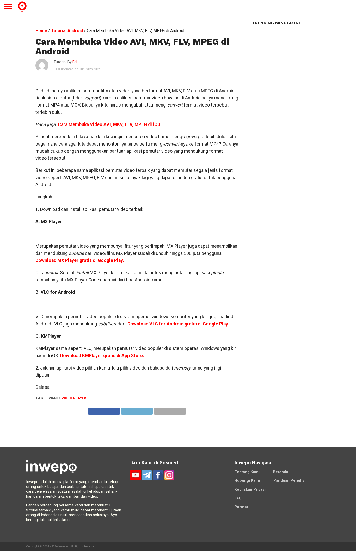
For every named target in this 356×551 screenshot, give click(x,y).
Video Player (74, 398)
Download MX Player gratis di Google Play (79, 260)
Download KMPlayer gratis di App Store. (102, 355)
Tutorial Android (67, 30)
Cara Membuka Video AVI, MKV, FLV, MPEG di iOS (109, 124)
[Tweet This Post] (137, 409)
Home (41, 30)
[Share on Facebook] (104, 409)
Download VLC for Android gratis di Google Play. (178, 324)
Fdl (74, 62)
